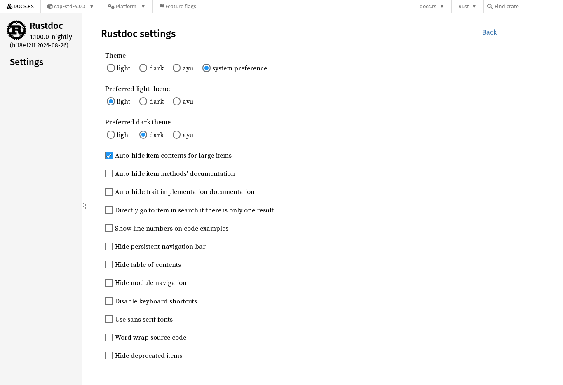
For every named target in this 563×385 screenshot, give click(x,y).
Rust (463, 6)
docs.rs (428, 6)
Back (489, 32)
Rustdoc (46, 25)
